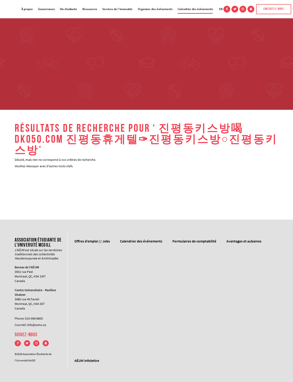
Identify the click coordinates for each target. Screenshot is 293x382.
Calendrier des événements (195, 9)
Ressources (89, 9)
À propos (27, 9)
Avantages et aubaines (243, 241)
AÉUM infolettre (86, 360)
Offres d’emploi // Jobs (92, 241)
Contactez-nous (273, 9)
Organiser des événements (155, 9)
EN (221, 9)
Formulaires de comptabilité (194, 241)
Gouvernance (46, 9)
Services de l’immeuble (117, 9)
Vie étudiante (68, 9)
